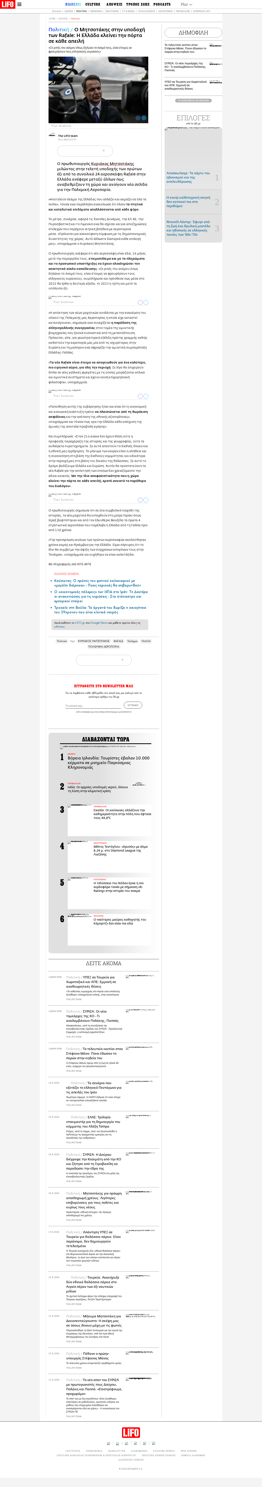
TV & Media (128, 11)
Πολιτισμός (112, 11)
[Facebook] (138, 117)
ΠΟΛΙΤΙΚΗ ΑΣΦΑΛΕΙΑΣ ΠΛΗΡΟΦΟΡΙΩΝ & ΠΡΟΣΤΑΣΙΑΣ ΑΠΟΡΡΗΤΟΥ (96, 1455)
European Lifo (201, 11)
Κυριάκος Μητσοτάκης (112, 164)
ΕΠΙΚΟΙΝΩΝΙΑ (94, 1450)
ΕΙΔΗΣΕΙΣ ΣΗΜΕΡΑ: (67, 574)
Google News (99, 623)
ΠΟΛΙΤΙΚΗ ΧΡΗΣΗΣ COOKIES (158, 1455)
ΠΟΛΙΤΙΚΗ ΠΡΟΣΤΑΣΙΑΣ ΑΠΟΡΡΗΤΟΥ (113, 711)
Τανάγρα (132, 641)
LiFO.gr (80, 623)
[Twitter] (143, 117)
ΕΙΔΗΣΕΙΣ (63, 18)
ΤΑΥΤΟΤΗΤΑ (72, 1450)
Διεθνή (68, 11)
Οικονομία (96, 11)
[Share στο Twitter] (145, 302)
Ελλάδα (56, 11)
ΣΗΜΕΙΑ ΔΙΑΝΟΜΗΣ (193, 1455)
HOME (52, 18)
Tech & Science (146, 11)
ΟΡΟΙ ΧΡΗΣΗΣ (83, 711)
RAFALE (118, 641)
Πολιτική (81, 11)
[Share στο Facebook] (140, 302)
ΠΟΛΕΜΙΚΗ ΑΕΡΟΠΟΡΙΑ (103, 646)
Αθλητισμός (165, 11)
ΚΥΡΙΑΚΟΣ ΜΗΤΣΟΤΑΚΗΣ (94, 641)
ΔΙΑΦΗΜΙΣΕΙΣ (139, 1450)
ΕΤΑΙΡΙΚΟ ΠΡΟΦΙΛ (164, 1450)
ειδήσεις (59, 626)
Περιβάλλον (183, 11)
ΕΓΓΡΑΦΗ (133, 705)
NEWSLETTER (116, 1450)
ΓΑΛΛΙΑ (146, 641)
